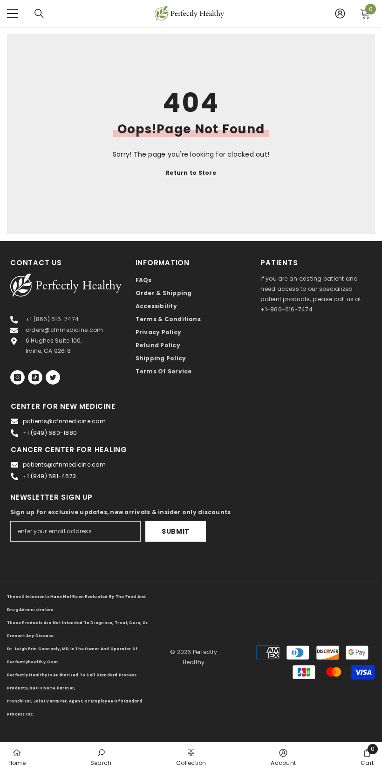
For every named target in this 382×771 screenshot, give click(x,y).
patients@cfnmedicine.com (64, 421)
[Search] (39, 13)
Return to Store (191, 173)
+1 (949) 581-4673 (49, 476)
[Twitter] (53, 377)
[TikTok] (35, 377)
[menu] (12, 13)
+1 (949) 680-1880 (50, 433)
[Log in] (340, 13)
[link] (100, 756)
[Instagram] (17, 377)
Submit (176, 531)
